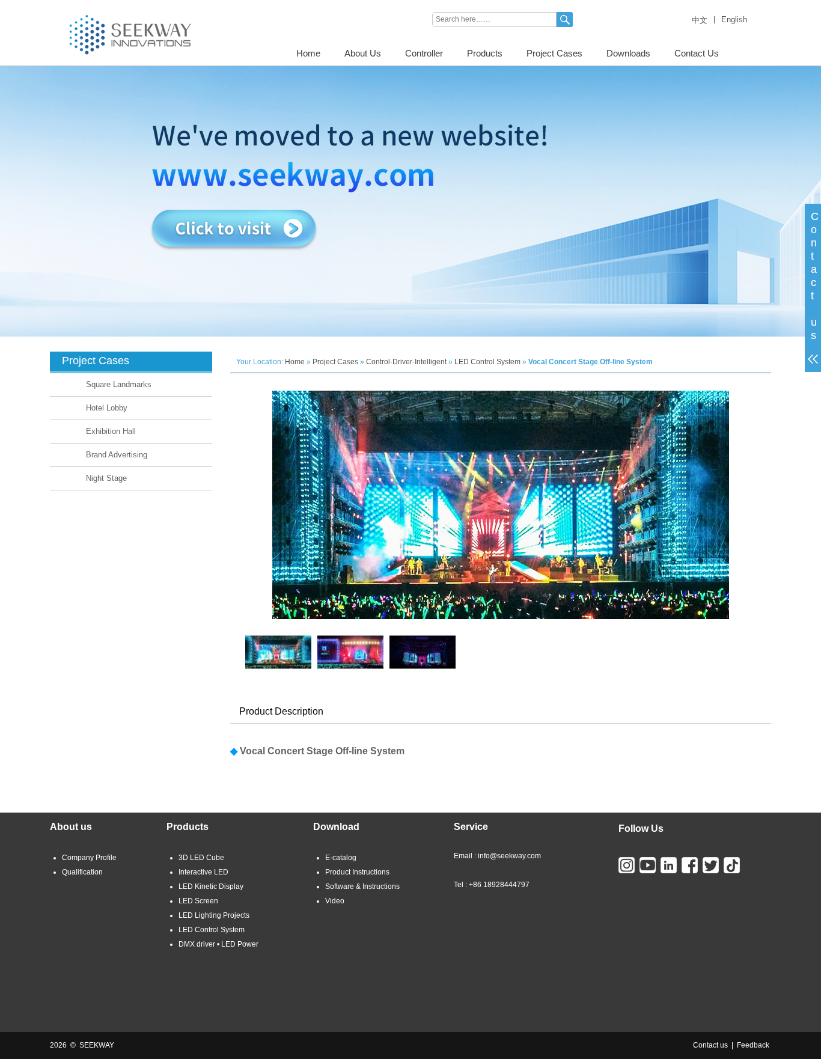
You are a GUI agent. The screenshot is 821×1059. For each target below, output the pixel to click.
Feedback (753, 1045)
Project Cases (554, 53)
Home (308, 53)
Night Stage (106, 478)
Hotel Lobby (106, 407)
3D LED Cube (201, 857)
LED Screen (198, 901)
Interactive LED (203, 872)
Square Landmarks (118, 384)
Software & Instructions (362, 886)
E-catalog (340, 857)
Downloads (628, 53)
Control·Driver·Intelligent (406, 362)
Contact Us (696, 53)
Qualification (82, 872)
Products (484, 53)
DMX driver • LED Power (218, 944)
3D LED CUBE (133, 4)
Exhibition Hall (111, 431)
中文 (699, 20)
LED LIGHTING (75, 4)
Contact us (710, 1045)
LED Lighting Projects (214, 915)
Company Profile (89, 857)
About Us (362, 53)
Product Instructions (357, 872)
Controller (424, 53)
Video (334, 901)
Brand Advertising (116, 454)
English (734, 19)
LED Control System (487, 362)
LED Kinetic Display (211, 886)
